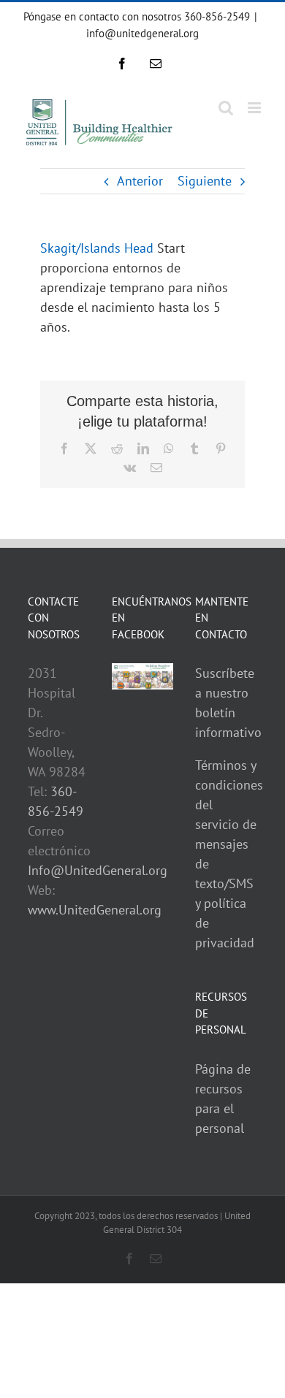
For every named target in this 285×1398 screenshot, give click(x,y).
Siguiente (205, 180)
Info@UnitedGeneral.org (97, 870)
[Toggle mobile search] (225, 107)
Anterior (140, 180)
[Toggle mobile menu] (255, 107)
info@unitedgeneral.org (142, 33)
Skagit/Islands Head (96, 248)
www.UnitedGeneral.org (95, 909)
